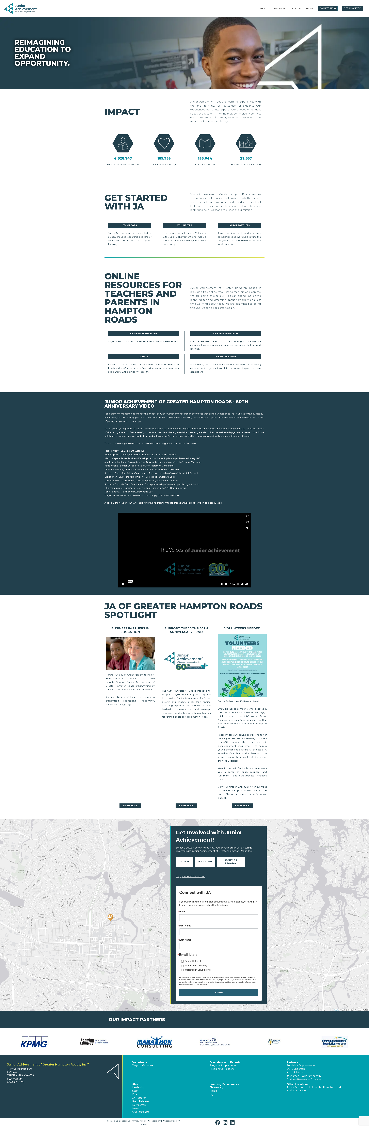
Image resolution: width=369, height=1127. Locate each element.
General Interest (192, 961)
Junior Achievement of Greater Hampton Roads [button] (314, 1087)
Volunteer (205, 861)
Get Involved (352, 8)
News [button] (135, 1108)
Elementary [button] (216, 1087)
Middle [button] (214, 1090)
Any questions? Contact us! (190, 876)
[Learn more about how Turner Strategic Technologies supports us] (275, 1042)
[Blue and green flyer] (242, 666)
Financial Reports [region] (297, 1072)
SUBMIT (218, 992)
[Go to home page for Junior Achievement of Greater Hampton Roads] (21, 8)
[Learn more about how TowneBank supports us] (214, 1042)
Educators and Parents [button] (225, 1062)
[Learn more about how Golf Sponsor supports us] (154, 1042)
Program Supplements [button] (223, 1065)
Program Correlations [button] (222, 1069)
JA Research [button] (139, 1098)
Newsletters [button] (139, 1105)
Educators (130, 225)
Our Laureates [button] (140, 1112)
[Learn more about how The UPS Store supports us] (94, 1042)
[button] (269, 8)
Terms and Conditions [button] (118, 1121)
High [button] (212, 1094)
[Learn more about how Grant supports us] (335, 1042)
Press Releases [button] (140, 1101)
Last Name (185, 940)
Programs (281, 8)
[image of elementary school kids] (130, 654)
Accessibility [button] (154, 1121)
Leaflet (336, 1010)
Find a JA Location (297, 1090)
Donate (143, 356)
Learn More (130, 805)
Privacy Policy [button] (139, 1121)
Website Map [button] (169, 1121)
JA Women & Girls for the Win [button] (304, 1076)
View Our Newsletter (143, 333)
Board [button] (135, 1094)
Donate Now (327, 8)
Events (296, 8)
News (309, 8)
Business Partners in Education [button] (304, 1079)
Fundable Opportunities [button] (301, 1065)
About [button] (136, 1084)
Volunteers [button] (139, 1062)
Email (182, 911)
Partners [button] (292, 1062)
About (264, 8)
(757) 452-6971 (15, 1082)
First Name (185, 925)
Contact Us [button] (14, 1079)
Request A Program (231, 862)
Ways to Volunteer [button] (143, 1065)
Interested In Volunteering (197, 969)
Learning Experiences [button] (224, 1084)
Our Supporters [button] (296, 1069)
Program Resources (225, 333)
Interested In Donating (195, 965)
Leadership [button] (138, 1087)
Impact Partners (239, 225)
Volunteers (184, 225)
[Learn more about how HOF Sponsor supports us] (34, 1042)
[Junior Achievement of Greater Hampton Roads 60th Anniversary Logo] (186, 662)
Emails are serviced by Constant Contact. (193, 984)
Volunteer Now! (225, 356)
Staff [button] (135, 1090)
